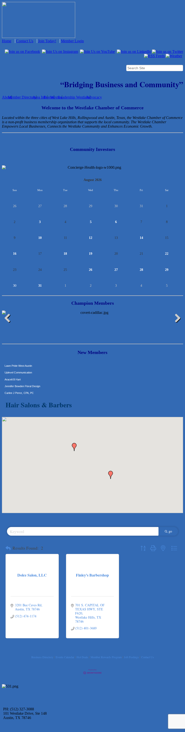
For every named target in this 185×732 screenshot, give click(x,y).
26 (90, 270)
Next (176, 319)
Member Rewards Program (106, 657)
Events (49, 97)
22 (166, 253)
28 (141, 270)
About (7, 97)
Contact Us (24, 41)
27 (116, 270)
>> (181, 180)
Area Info (40, 97)
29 (166, 270)
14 (141, 238)
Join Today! (47, 41)
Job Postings (131, 657)
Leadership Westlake (74, 97)
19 (90, 253)
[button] (110, 475)
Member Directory (22, 97)
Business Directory (42, 657)
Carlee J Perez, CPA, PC (19, 389)
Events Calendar (65, 657)
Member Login (72, 41)
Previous (9, 319)
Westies (56, 97)
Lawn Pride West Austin (18, 362)
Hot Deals (82, 657)
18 (65, 253)
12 (90, 238)
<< (4, 180)
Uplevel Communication (18, 369)
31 (40, 285)
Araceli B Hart (13, 376)
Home (6, 41)
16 (14, 253)
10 (40, 238)
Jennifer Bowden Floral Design (22, 382)
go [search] (170, 531)
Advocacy (94, 97)
